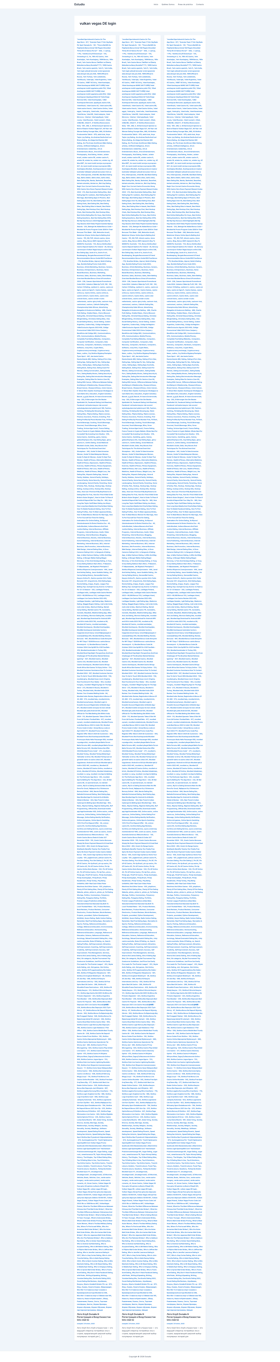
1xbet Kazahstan (106, 111)
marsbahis (106, 610)
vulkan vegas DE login (99, 1189)
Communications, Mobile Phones (93, 336)
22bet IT (88, 123)
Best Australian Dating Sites (96, 192)
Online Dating (90, 814)
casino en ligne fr (88, 290)
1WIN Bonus (103, 59)
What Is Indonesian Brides (101, 1218)
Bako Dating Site (83, 180)
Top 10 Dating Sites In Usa (86, 1160)
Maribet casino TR (94, 610)
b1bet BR (95, 175)
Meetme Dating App (99, 613)
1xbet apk (90, 79)
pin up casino (103, 863)
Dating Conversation (91, 371)
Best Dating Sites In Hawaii (91, 206)
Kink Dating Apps (104, 581)
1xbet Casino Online (100, 108)
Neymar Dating (87, 806)
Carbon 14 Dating (83, 287)
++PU (79, 54)
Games (104, 437)
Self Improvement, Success (95, 950)
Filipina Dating (92, 414)
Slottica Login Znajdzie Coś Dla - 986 (90, 1094)
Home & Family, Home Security (88, 480)
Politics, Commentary (92, 895)
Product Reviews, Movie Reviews (99, 912)
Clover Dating (99, 322)
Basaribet (107, 180)
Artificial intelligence (91, 146)
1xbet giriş (86, 111)
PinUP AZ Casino (92, 875)
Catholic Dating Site (101, 304)
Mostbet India (88, 690)
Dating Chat (91, 368)
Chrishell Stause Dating (95, 316)
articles (80, 146)
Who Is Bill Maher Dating (99, 1246)
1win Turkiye (87, 77)
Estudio (79, 4)
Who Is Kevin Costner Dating (92, 1261)
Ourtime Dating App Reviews (96, 826)
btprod (97, 261)
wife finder (81, 1275)
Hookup (91, 486)
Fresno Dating (104, 428)
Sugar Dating (102, 1151)
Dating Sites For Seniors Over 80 (97, 379)
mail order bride (106, 604)
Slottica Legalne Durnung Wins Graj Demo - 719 (94, 1091)
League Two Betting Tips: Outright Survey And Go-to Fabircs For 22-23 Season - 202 (95, 587)
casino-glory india (94, 301)
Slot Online (104, 967)
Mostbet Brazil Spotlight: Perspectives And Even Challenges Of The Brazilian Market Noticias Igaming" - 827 (95, 656)
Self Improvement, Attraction (100, 944)
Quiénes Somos (168, 4)
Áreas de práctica (185, 4)
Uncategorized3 (96, 1175)
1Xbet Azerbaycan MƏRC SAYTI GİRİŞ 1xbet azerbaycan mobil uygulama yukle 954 (94, 91)
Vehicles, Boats (82, 1177)
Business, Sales (83, 275)
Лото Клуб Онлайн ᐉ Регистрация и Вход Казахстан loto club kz (94, 1317)
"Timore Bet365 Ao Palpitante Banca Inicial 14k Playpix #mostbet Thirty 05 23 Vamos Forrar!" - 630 (94, 48)
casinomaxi (81, 304)
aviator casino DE (88, 157)
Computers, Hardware (93, 345)
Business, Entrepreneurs (86, 270)
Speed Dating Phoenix (96, 1131)
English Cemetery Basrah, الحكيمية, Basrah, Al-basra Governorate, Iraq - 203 (94, 396)
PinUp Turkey (92, 881)
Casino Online (90, 293)
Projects (80, 915)
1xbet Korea (81, 114)
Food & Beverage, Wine (93, 425)
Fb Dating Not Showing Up (94, 411)
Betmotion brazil (103, 232)
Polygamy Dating (92, 898)
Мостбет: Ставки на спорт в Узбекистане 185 (94, 1295)
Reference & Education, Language (89, 932)
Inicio (156, 4)
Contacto (200, 4)
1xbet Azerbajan (104, 82)
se (103, 941)
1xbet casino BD (105, 105)
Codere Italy (89, 324)
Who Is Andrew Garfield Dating (88, 1244)
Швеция (100, 1310)
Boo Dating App (83, 252)
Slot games (95, 967)
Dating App (81, 362)
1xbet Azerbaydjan (95, 100)
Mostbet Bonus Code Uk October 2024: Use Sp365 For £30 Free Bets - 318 (94, 647)
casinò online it (82, 296)
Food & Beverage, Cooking (86, 422)
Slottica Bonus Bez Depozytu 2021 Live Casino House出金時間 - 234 (94, 1004)
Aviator (100, 154)
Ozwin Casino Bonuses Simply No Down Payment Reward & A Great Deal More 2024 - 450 (95, 843)
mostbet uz (94, 765)
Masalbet (87, 613)
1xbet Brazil (81, 105)
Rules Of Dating (95, 941)
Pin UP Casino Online (96, 866)
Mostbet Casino (95, 659)
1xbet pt (88, 117)
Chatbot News (92, 313)
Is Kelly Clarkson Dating (90, 555)
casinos (90, 304)
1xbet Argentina (100, 79)
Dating (94, 359)
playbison (107, 886)
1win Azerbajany (92, 59)
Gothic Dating (90, 443)
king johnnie (92, 581)
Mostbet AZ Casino (84, 624)
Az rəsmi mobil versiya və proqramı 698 (95, 166)
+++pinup (106, 51)
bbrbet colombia (83, 183)
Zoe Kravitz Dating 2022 (102, 1278)
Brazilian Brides (88, 261)
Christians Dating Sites (96, 319)
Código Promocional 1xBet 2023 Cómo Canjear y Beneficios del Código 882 (92, 330)
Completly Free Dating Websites (89, 339)
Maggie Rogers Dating (91, 604)
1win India (108, 68)
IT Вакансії (107, 564)
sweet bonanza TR (88, 1154)
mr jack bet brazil (91, 783)
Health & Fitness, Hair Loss (87, 469)
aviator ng (106, 160)
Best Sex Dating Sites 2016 (101, 218)
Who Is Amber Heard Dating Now (98, 1241)
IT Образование (83, 566)
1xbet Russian (88, 120)
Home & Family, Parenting (97, 483)
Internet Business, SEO (94, 543)
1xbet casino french (84, 108)
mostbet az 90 (102, 621)
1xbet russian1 (99, 120)
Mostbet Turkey (83, 754)
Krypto (96, 584)
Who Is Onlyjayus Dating (103, 1267)
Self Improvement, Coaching (87, 947)
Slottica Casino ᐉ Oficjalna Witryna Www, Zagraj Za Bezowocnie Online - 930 (94, 1056)
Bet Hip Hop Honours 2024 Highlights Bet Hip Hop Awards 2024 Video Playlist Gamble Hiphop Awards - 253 (95, 223)
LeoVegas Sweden (84, 601)
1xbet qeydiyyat (97, 117)
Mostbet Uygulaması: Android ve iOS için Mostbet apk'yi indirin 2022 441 (94, 762)
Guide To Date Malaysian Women (96, 454)
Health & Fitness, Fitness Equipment (97, 466)
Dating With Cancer (84, 382)
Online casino (102, 811)
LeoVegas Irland (103, 595)
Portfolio (103, 898)
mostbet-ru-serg (83, 774)
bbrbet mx (94, 183)
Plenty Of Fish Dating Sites (87, 889)
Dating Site (81, 376)
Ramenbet (81, 921)
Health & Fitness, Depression (87, 463)
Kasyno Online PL (83, 578)
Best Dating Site (93, 203)
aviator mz (97, 160)
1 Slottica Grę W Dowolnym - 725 (94, 54)
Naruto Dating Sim (100, 791)
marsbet (80, 613)
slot (88, 967)
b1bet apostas (86, 175)
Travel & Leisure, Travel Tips (100, 1166)
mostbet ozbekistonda (92, 722)
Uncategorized (96, 1172)
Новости (80, 1298)
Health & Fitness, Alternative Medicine (98, 460)
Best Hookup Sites (103, 212)
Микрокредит (106, 1287)
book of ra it (102, 252)
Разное (90, 1301)
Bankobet (99, 180)
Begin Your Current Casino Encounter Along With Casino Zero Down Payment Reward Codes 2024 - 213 (95, 189)
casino (102, 287)
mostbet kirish (104, 699)
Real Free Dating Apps (94, 921)
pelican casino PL (104, 858)
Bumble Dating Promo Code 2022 (93, 264)
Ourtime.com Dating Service (87, 829)
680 (100, 131)
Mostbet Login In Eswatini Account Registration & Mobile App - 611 (94, 705)
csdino (84, 353)
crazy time (89, 348)
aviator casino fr (102, 157)
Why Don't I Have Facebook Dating (100, 1272)
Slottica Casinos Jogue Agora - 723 (94, 1059)
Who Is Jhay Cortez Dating (91, 1255)
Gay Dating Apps (99, 440)
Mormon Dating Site (96, 615)
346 (87, 126)
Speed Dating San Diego (101, 1134)
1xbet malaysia (99, 114)
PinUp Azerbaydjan (84, 878)
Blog (84, 241)
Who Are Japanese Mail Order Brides (97, 1235)
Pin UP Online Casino (88, 872)
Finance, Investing (99, 417)
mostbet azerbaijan (99, 624)
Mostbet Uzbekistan (104, 771)
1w (90, 56)
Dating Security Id (105, 373)
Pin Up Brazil (92, 863)
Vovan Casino (92, 1183)
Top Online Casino (84, 1163)
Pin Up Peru (101, 872)
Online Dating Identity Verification (97, 817)
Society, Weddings (92, 1128)
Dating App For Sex (93, 362)
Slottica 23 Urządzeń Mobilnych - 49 (90, 976)
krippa (90, 584)
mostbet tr (107, 751)
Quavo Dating (90, 918)
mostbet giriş (82, 679)
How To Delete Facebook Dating (89, 509)
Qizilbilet (80, 918)
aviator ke (88, 160)
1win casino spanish (89, 68)
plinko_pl (100, 892)
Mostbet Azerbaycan (85, 627)
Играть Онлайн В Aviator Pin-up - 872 (98, 1284)
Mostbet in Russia (93, 688)
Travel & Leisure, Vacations (87, 1169)
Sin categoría (86, 958)
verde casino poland (92, 1180)
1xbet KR (90, 114)
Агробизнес (102, 1281)
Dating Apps (87, 365)
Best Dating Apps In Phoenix (95, 198)
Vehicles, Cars (94, 1177)
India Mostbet (82, 526)
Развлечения (82, 1301)
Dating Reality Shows (89, 373)
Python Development (100, 915)
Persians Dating (83, 860)
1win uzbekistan (99, 77)
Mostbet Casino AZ (94, 662)
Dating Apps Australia (101, 365)
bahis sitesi (105, 178)
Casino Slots (94, 296)
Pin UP (106, 860)
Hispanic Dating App (93, 474)
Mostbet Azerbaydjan (102, 627)
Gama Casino (82, 437)
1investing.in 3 (82, 56)
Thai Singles (88, 1157)
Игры (79, 1287)
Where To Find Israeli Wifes (91, 1226)
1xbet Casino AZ (93, 105)
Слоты (96, 1301)
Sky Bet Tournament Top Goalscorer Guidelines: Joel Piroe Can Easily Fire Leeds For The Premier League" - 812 (93, 961)
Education (93, 394)
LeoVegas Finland (102, 589)
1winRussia (81, 79)
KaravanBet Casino (101, 575)
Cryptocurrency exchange (87, 350)
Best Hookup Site (88, 212)
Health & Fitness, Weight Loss (96, 471)
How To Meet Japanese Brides (100, 512)
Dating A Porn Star (104, 359)
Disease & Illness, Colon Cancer (100, 388)
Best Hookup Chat (93, 209)
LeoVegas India (82, 592)
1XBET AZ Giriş (91, 82)
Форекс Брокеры (100, 1304)
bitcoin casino (99, 238)
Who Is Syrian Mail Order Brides (89, 1270)
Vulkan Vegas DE (83, 1189)
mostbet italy (93, 699)
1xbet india (95, 111)
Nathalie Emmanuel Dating (87, 794)
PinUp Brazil (96, 878)
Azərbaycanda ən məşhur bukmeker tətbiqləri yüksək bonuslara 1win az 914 (94, 172)
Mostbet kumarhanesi (85, 702)
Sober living (101, 1120)
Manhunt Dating (97, 607)
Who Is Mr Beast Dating (99, 1264)
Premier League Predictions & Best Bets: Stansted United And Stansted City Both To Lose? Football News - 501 (93, 904)
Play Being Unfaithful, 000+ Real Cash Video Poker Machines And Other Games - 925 (91, 883)
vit (85, 1183)
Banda (92, 180)
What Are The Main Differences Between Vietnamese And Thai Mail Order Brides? (94, 1212)
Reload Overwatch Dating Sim (97, 938)
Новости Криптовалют (93, 1298)
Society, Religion (94, 1125)
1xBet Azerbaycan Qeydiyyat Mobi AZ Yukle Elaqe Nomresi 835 (94, 97)
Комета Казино (94, 1287)
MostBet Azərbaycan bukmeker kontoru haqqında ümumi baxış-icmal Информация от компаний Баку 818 (94, 633)
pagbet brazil (92, 858)
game (98, 437)
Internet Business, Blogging (96, 535)
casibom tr (95, 287)
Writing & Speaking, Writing (96, 1275)
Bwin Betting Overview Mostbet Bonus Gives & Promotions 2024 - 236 (94, 278)
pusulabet (88, 915)
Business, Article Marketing (87, 267)
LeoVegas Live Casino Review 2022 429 (91, 598)
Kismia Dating (82, 584)
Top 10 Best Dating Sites (102, 1157)
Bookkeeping (82, 255)
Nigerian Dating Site (101, 806)
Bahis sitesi (96, 178)
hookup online (88, 489)
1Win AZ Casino (98, 56)
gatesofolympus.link (84, 440)
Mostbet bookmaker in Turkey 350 (93, 650)
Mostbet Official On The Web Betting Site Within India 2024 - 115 (93, 713)
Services (106, 953)
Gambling (91, 437)
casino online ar (102, 293)
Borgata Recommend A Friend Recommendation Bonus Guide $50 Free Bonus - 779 (94, 258)
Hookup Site (99, 489)
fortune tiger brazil (91, 428)
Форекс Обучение (98, 1307)
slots (79, 970)
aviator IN (80, 160)
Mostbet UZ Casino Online (93, 768)
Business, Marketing (97, 273)
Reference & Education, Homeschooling (92, 930)
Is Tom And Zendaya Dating (95, 561)
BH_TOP (90, 238)
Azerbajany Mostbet (84, 169)
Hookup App (99, 486)
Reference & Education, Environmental (98, 927)
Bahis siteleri (86, 178)
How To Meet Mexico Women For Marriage (92, 515)
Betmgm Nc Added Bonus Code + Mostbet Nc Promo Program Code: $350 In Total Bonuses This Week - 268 (95, 229)
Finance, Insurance (84, 417)
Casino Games (100, 290)
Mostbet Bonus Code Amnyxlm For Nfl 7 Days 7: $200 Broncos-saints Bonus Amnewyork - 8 (94, 641)
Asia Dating (92, 154)
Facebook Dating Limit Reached (99, 402)
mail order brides (83, 607)
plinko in (93, 892)
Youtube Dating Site (84, 1278)
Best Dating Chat (99, 201)
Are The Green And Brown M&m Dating (97, 143)
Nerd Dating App (104, 794)
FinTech (109, 419)
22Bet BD (80, 123)
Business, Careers (105, 267)
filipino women (104, 414)
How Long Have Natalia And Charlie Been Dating (94, 506)
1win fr (100, 68)
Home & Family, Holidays (99, 477)
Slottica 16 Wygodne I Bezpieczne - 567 (95, 973)
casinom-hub (107, 301)
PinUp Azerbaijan (105, 875)
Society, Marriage (90, 1123)
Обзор (105, 1298)
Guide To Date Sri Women (86, 457)
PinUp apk (81, 875)
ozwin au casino (100, 832)
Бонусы (80, 1284)
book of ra (93, 252)
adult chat (101, 134)
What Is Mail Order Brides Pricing (89, 1221)
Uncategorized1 (83, 1175)
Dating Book (81, 368)
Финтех (89, 1304)
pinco (108, 872)
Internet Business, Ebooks (87, 538)
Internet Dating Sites (94, 549)
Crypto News (98, 348)
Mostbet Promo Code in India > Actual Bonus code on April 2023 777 (93, 728)
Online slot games (83, 820)
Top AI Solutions (103, 1160)
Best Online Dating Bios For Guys (89, 215)
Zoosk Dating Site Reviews (87, 1281)
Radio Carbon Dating (103, 918)
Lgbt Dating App (98, 601)
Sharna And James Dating (86, 955)
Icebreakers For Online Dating (88, 520)
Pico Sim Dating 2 (96, 860)
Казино (84, 1287)
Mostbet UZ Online (89, 771)
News (79, 806)
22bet (108, 120)
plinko (86, 892)
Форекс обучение (83, 1307)
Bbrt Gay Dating (105, 183)
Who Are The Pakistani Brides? (88, 1238)
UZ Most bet (107, 1175)
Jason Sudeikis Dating (100, 572)
